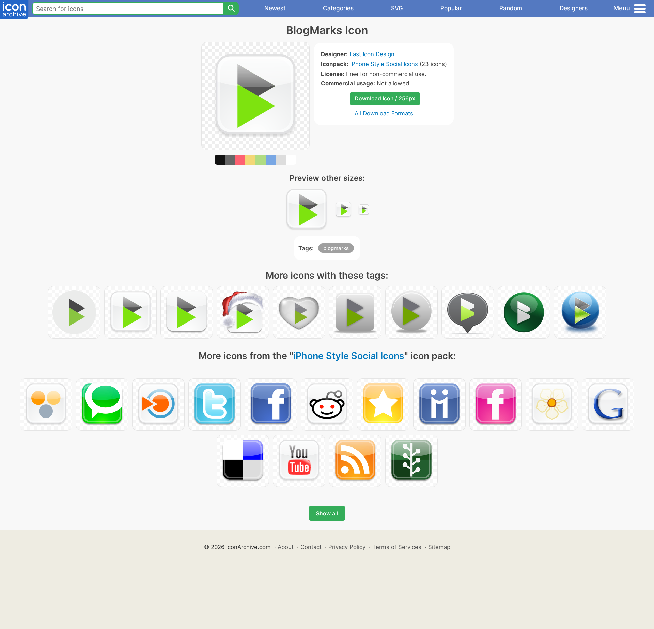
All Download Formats (384, 113)
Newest (274, 8)
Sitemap (439, 547)
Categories (338, 8)
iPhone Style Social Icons (384, 64)
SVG (397, 8)
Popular (451, 8)
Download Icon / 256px (385, 98)
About (286, 547)
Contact (311, 547)
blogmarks (336, 248)
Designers (574, 8)
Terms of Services (396, 547)
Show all (327, 513)
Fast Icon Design (371, 54)
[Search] (231, 8)
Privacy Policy (346, 547)
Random (510, 8)
